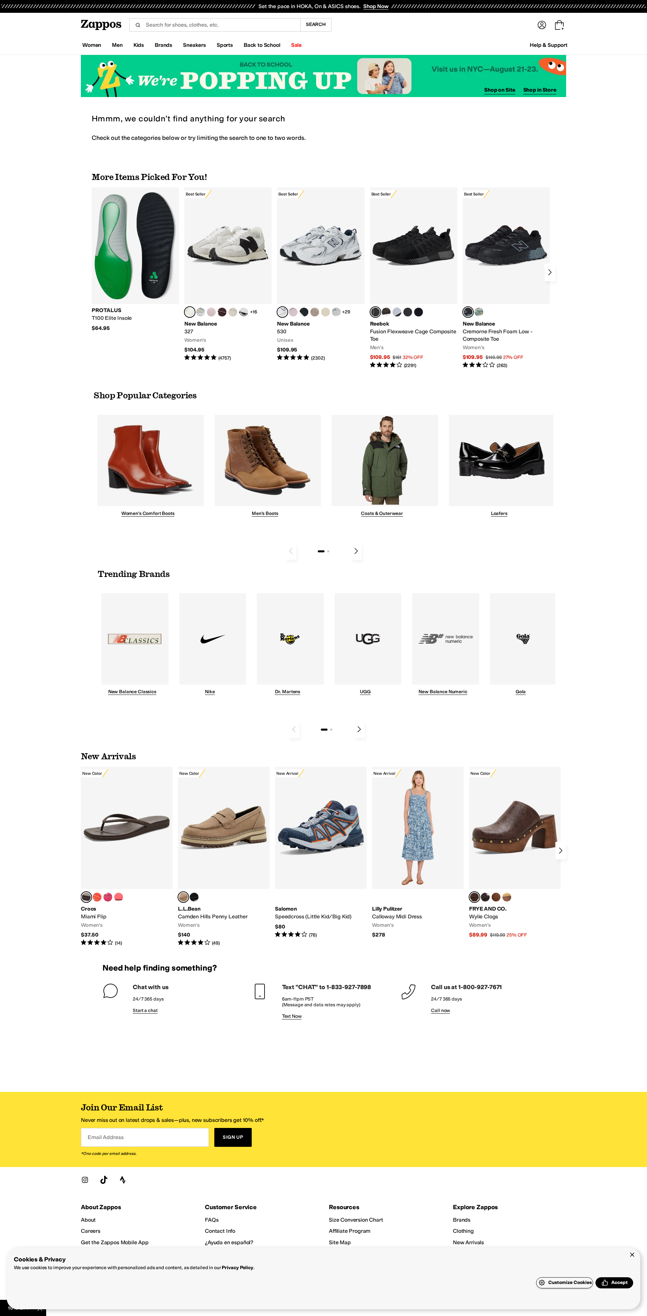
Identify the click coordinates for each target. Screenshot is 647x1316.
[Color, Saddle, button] (496, 897)
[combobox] (214, 25)
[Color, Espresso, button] (485, 897)
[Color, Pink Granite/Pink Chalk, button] (211, 312)
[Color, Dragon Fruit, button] (107, 897)
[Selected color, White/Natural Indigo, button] (282, 312)
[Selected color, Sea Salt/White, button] (189, 312)
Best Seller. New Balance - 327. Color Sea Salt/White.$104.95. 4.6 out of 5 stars (228, 274)
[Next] (550, 272)
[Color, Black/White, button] (418, 312)
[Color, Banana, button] (506, 897)
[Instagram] (85, 1179)
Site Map (340, 1242)
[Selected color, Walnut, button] (474, 897)
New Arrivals (468, 1242)
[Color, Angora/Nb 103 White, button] (200, 312)
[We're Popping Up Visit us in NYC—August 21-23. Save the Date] (323, 76)
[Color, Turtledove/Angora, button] (325, 312)
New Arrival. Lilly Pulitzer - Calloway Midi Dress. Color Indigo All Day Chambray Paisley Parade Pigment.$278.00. (418, 853)
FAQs (211, 1220)
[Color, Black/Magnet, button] (304, 312)
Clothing (463, 1231)
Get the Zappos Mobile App (115, 1242)
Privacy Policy (237, 1268)
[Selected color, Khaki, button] (183, 897)
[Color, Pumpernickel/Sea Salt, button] (222, 312)
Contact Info (220, 1231)
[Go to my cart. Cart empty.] (559, 25)
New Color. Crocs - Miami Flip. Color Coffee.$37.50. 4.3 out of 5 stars (127, 857)
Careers (90, 1231)
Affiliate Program (349, 1231)
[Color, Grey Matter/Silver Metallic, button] (336, 312)
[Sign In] (542, 25)
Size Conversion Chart (356, 1220)
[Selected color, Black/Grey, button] (375, 312)
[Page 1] (321, 551)
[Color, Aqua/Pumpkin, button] (478, 312)
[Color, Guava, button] (118, 897)
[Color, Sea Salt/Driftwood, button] (314, 312)
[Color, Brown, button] (386, 312)
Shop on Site (499, 90)
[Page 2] (328, 551)
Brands (461, 1220)
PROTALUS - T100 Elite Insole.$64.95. (135, 259)
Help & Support (548, 45)
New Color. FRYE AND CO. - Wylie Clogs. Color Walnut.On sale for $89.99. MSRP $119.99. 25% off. (515, 853)
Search (316, 24)
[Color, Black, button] (194, 897)
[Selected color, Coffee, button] (86, 897)
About (88, 1220)
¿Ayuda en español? (229, 1242)
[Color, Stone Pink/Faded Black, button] (293, 312)
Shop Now (376, 6)
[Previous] (290, 551)
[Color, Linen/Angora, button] (232, 312)
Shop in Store (539, 90)
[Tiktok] (103, 1179)
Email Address (105, 1137)
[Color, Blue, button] (407, 312)
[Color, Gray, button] (397, 312)
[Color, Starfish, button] (97, 897)
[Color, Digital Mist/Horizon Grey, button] (243, 312)
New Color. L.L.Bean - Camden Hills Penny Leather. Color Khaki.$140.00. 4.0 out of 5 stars (224, 857)
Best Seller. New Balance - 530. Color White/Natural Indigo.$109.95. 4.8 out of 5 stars (320, 274)
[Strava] (122, 1179)
